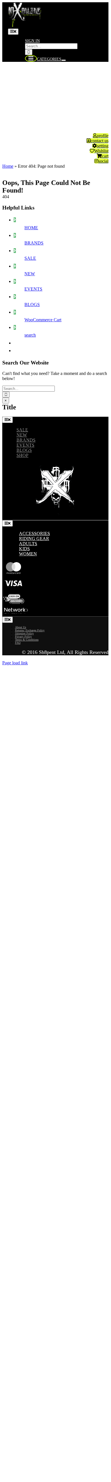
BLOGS (32, 304)
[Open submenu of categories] (63, 60)
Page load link (15, 662)
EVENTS (33, 289)
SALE (30, 258)
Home (7, 166)
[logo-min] (24, 25)
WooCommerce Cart (42, 319)
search (30, 335)
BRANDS (33, 243)
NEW (29, 273)
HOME (31, 227)
